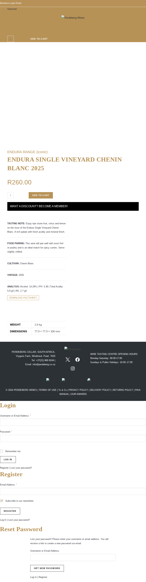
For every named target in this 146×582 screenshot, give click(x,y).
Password (6, 431)
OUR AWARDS (79, 394)
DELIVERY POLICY (100, 390)
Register (4, 467)
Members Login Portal (10, 3)
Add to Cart (39, 39)
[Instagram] (72, 368)
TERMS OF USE (48, 390)
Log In (3, 520)
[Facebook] (77, 359)
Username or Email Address (15, 415)
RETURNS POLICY (123, 390)
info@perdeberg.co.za (44, 364)
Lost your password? (21, 467)
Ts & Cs (62, 390)
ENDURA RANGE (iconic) (27, 152)
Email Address (8, 484)
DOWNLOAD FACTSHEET (23, 297)
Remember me (12, 451)
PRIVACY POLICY (78, 390)
